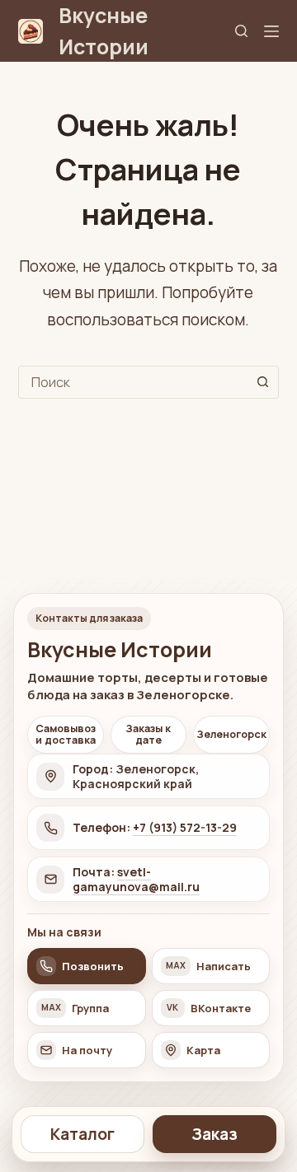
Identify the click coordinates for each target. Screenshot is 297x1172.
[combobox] (133, 382)
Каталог (82, 1134)
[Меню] (271, 31)
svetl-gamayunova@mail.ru (136, 879)
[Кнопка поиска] (262, 382)
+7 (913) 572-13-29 (185, 827)
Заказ (214, 1134)
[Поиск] (241, 31)
